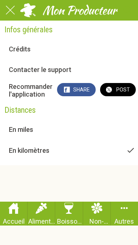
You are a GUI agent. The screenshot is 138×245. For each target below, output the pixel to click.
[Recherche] (128, 10)
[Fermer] (10, 10)
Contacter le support (40, 69)
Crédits (20, 49)
